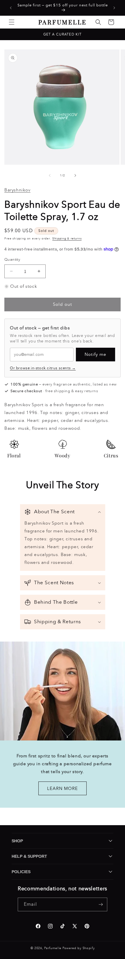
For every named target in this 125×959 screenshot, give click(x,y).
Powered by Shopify (79, 948)
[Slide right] (75, 175)
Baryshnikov (17, 190)
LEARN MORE (62, 788)
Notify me (95, 354)
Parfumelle (52, 948)
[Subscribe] (100, 904)
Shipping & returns (67, 238)
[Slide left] (49, 175)
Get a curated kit (62, 34)
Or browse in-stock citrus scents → (43, 368)
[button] (11, 22)
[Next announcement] (114, 7)
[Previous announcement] (10, 7)
